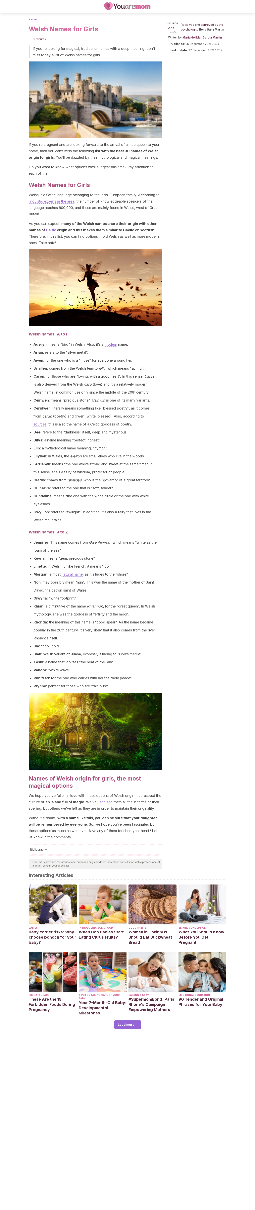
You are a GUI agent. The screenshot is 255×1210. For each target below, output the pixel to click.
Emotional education (194, 994)
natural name (72, 574)
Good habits (137, 927)
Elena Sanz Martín (211, 29)
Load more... (127, 1025)
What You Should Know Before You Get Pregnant (201, 937)
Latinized (105, 802)
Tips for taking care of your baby (99, 996)
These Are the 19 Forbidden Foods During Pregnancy (52, 1004)
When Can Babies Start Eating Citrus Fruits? (101, 935)
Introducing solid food (96, 927)
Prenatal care (39, 994)
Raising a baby (138, 994)
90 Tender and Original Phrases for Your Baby (200, 1002)
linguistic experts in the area (51, 201)
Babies (33, 19)
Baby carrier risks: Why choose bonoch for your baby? (52, 937)
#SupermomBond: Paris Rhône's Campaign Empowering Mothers (151, 1004)
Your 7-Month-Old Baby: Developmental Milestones (103, 1007)
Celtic (51, 230)
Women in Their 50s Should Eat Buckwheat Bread (150, 937)
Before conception (192, 927)
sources (39, 424)
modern (111, 344)
